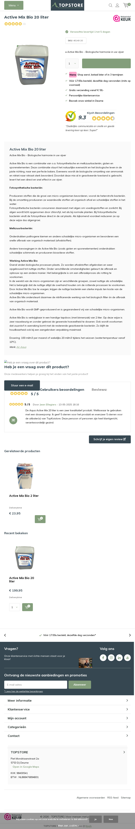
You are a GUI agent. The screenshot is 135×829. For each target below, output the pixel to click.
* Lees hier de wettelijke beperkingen (23, 691)
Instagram (111, 657)
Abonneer (79, 684)
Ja (95, 819)
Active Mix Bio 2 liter (24, 496)
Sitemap (126, 797)
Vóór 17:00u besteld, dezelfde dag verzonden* (69, 635)
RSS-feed (112, 797)
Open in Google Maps (26, 766)
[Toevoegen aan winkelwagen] (27, 607)
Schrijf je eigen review (108, 439)
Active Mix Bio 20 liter (21, 579)
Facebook (103, 657)
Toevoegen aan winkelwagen (40, 519)
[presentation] (6, 635)
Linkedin (119, 657)
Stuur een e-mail (22, 385)
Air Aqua (21, 347)
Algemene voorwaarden (91, 797)
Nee (111, 819)
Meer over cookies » (68, 825)
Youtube (127, 657)
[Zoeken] (110, 5)
